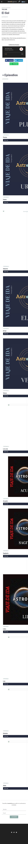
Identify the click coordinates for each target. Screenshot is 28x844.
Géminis (5, 733)
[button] (9, 60)
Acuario (5, 501)
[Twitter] (14, 832)
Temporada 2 (6, 134)
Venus (5, 393)
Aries (4, 785)
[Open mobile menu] (1, 1)
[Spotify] (16, 832)
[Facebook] (12, 832)
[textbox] (24, 2)
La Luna (5, 449)
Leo (4, 681)
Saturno (5, 269)
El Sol (4, 331)
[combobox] (24, 2)
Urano (5, 199)
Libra (4, 629)
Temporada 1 (6, 498)
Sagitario (5, 553)
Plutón (5, 137)
